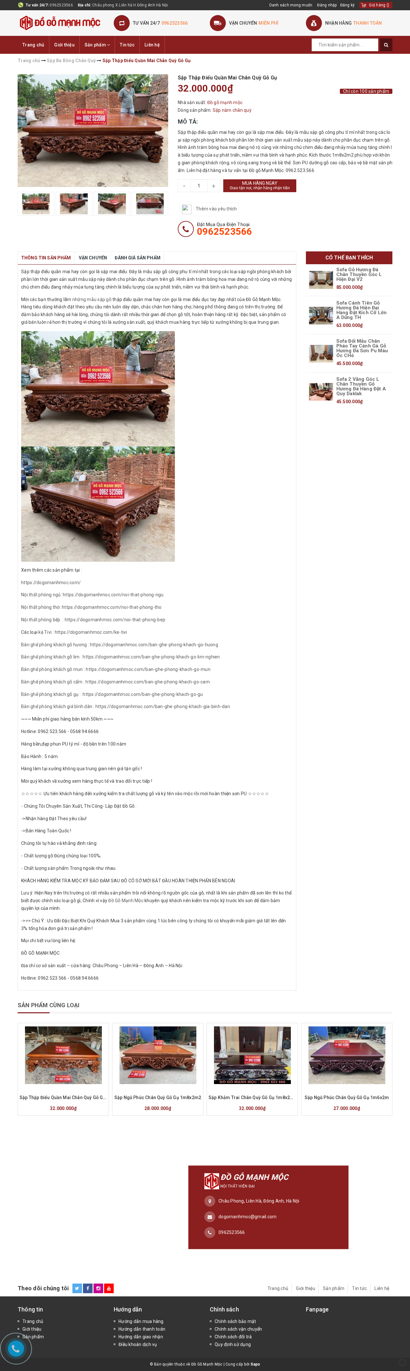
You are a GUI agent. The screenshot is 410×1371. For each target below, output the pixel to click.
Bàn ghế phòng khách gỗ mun (52, 669)
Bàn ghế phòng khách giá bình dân (56, 706)
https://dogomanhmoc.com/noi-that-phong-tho (112, 607)
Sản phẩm (96, 44)
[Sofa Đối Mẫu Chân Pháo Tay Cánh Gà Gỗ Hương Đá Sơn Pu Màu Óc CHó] (321, 354)
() (379, 5)
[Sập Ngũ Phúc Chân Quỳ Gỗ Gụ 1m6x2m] (346, 1055)
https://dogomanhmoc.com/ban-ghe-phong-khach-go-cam (148, 681)
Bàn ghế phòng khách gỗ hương (54, 644)
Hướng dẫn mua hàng (141, 1321)
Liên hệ (152, 44)
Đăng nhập (327, 5)
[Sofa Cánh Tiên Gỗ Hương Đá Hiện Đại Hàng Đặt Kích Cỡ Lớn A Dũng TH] (321, 316)
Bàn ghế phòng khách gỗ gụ (49, 694)
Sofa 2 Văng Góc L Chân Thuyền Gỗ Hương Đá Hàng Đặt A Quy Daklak (361, 386)
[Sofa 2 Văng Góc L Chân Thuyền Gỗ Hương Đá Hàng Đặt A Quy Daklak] (321, 392)
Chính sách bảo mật (235, 1321)
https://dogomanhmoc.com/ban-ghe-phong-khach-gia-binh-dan (162, 706)
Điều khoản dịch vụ (138, 1344)
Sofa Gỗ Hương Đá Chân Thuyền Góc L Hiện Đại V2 (359, 274)
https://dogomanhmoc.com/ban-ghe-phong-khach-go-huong (154, 644)
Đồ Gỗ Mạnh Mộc (126, 900)
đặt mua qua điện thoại (224, 229)
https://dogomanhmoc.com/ (51, 582)
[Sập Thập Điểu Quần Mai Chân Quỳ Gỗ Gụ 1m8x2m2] (63, 1055)
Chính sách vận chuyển (238, 1329)
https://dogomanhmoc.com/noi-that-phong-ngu (113, 594)
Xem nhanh (78, 1088)
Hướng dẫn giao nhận (141, 1336)
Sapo (255, 1364)
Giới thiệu (64, 44)
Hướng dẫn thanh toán (142, 1329)
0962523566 (61, 5)
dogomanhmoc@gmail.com (247, 1216)
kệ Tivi (45, 632)
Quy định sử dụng (233, 1344)
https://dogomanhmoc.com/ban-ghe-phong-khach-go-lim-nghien (151, 656)
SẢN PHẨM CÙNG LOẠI (48, 1005)
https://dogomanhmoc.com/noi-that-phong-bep (115, 619)
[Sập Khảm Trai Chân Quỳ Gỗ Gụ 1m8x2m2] (252, 1055)
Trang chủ (33, 44)
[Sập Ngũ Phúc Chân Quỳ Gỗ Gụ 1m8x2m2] (157, 1055)
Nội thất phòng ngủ (41, 594)
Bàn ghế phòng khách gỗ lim (50, 656)
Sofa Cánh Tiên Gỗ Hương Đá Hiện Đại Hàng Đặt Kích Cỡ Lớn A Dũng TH (361, 310)
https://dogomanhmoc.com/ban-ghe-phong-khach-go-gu (143, 694)
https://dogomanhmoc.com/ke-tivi (90, 632)
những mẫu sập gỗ (91, 299)
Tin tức (127, 44)
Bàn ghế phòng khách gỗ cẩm (52, 681)
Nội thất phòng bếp (41, 619)
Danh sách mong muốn (291, 5)
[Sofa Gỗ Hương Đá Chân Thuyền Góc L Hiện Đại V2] (321, 280)
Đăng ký (347, 5)
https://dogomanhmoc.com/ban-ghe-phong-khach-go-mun (148, 669)
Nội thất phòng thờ (40, 607)
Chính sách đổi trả (233, 1336)
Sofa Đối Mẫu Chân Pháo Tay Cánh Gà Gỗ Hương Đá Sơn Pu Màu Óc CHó (362, 348)
